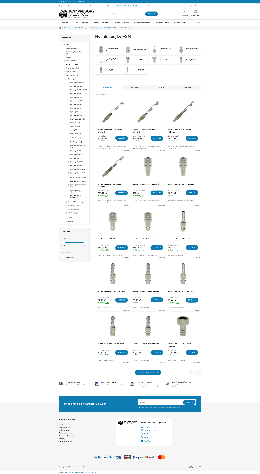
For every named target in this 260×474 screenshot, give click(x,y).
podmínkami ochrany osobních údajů (169, 407)
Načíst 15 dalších (146, 372)
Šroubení (69, 217)
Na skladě (69, 257)
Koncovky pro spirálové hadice (77, 146)
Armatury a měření (72, 64)
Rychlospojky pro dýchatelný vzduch (76, 191)
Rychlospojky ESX (76, 93)
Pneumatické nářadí (72, 68)
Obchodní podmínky (74, 6)
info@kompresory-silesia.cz (153, 427)
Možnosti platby (64, 430)
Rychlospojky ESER (76, 165)
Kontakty (62, 439)
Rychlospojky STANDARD (78, 90)
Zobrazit (192, 193)
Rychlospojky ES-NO (77, 158)
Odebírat (189, 402)
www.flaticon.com (89, 472)
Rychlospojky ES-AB (76, 151)
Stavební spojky (73, 213)
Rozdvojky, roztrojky (76, 142)
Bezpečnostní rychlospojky (78, 181)
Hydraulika (69, 221)
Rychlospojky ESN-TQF (77, 119)
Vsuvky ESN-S (75, 130)
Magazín (61, 6)
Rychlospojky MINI (76, 86)
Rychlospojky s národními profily (78, 185)
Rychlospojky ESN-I (76, 108)
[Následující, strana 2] (191, 372)
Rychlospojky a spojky (73, 75)
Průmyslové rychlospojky (78, 178)
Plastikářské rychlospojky (76, 202)
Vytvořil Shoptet (196, 467)
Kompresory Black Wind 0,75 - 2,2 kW (77, 52)
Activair (146, 437)
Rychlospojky (72, 79)
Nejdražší (161, 87)
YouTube (147, 441)
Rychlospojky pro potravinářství (75, 196)
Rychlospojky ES (75, 97)
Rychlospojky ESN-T (76, 112)
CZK (195, 6)
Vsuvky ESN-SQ (75, 134)
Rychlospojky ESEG (76, 162)
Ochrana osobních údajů (90, 6)
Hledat (151, 14)
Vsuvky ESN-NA (75, 123)
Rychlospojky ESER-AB (77, 173)
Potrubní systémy (71, 61)
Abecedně (187, 87)
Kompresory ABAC (72, 48)
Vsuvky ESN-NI (75, 126)
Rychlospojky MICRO (77, 83)
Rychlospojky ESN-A (76, 104)
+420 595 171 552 (150, 430)
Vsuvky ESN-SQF (75, 137)
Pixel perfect (74, 472)
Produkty (67, 44)
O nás (61, 424)
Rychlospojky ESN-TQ (77, 115)
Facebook (147, 434)
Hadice (68, 57)
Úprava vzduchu (71, 72)
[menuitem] (66, 23)
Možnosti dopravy (65, 427)
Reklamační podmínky (66, 433)
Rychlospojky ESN (76, 101)
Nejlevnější (135, 87)
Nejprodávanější (108, 87)
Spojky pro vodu (73, 206)
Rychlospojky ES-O (76, 155)
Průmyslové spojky (74, 209)
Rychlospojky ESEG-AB (77, 169)
